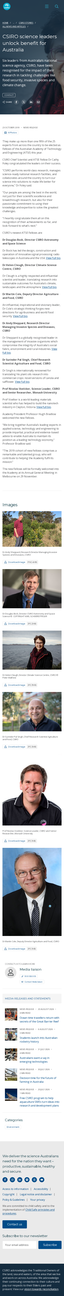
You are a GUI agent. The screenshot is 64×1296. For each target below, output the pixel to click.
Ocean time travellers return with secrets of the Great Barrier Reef (39, 1019)
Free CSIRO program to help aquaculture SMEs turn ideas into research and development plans (39, 1101)
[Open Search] (57, 6)
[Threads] (34, 1179)
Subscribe (50, 1245)
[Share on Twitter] (23, 102)
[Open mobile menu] (47, 6)
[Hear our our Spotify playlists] (27, 1179)
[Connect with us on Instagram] (12, 1179)
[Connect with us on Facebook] (5, 1179)
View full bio (53, 258)
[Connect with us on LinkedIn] (19, 1179)
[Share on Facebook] (16, 102)
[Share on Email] (38, 102)
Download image (22, 562)
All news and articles (14, 26)
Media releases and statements (28, 998)
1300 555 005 (30, 976)
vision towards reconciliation (41, 1289)
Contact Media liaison (33, 982)
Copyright (8, 1194)
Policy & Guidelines (13, 1200)
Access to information (15, 1189)
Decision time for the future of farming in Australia (38, 1080)
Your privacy (37, 1200)
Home (5, 22)
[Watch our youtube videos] (41, 1179)
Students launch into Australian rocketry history (38, 1039)
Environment (13, 1127)
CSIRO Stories (26, 22)
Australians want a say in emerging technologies (34, 1059)
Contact (9, 95)
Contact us (14, 1224)
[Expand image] (32, 529)
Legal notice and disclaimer (36, 1194)
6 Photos (12, 132)
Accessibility (41, 1189)
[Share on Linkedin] (31, 102)
